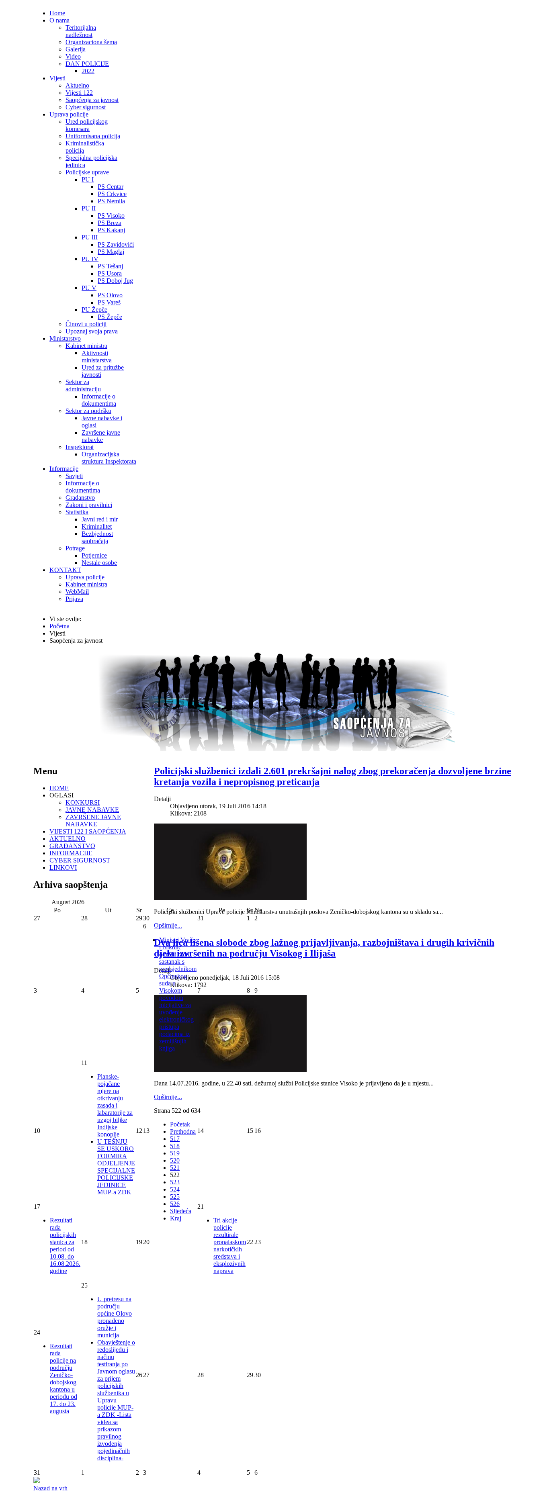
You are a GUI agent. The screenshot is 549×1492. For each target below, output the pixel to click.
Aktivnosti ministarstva (97, 356)
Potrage (75, 548)
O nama (59, 20)
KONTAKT (65, 569)
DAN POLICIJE (87, 63)
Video (73, 56)
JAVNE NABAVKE (92, 809)
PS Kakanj (111, 230)
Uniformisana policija (93, 136)
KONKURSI (83, 802)
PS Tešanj (110, 266)
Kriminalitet (97, 526)
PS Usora (110, 273)
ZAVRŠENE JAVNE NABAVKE (93, 820)
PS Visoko (111, 215)
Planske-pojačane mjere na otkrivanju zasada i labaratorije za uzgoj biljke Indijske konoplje (115, 1105)
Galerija (76, 49)
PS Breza (109, 222)
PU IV (90, 258)
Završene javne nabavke (101, 436)
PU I (88, 179)
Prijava (74, 598)
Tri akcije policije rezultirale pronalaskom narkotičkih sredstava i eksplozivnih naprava (229, 1245)
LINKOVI (63, 867)
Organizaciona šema (91, 42)
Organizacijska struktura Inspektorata (109, 458)
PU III (90, 237)
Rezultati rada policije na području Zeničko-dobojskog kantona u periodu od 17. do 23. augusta (63, 1378)
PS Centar (110, 186)
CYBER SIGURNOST (79, 860)
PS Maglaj (111, 251)
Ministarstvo (65, 338)
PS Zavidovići (116, 244)
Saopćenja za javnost (92, 99)
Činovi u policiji (86, 324)
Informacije (63, 468)
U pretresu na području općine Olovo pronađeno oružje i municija (114, 1317)
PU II (89, 208)
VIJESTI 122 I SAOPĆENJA (87, 831)
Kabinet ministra (86, 345)
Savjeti (74, 475)
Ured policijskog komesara (87, 125)
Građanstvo (80, 497)
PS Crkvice (112, 193)
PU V (89, 287)
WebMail (77, 591)
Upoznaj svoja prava (92, 331)
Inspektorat (80, 447)
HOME (59, 788)
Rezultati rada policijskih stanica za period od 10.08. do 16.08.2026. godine (65, 1245)
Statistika (77, 512)
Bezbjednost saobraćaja (97, 537)
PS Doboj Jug (115, 280)
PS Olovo (110, 295)
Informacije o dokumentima (99, 400)
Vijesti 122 (79, 92)
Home (57, 13)
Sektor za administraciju (83, 385)
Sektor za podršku (88, 410)
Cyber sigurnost (86, 107)
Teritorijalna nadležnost (81, 31)
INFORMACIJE (70, 853)
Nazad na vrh (50, 1488)
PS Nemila (111, 201)
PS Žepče (110, 316)
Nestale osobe (99, 562)
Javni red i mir (100, 519)
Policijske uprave (87, 172)
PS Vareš (109, 302)
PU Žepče (94, 309)
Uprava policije (68, 114)
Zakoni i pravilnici (89, 504)
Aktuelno (77, 85)
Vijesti (57, 78)
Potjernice (94, 555)
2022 (88, 70)
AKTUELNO (67, 838)
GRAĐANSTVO (72, 845)
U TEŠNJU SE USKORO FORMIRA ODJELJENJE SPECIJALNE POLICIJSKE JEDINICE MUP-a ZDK (116, 1167)
